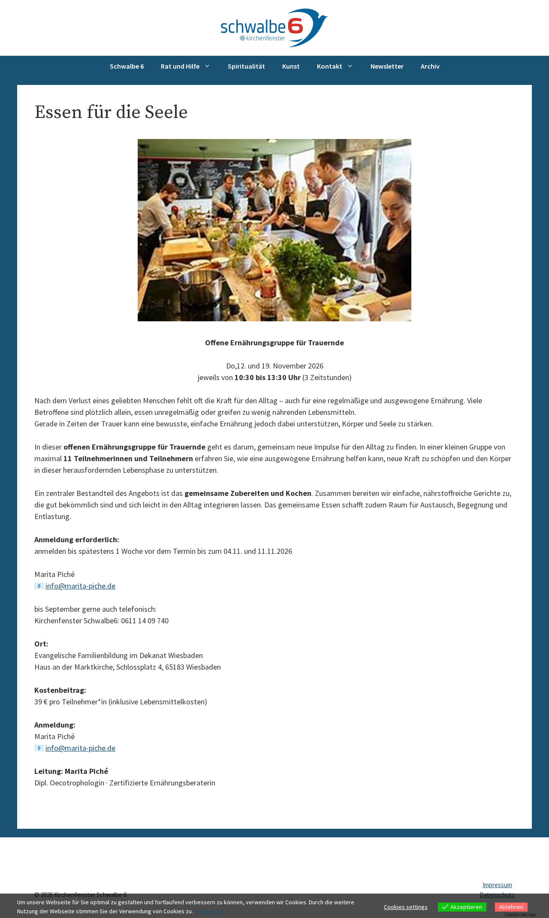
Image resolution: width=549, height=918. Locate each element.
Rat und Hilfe (180, 66)
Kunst (291, 66)
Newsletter (387, 66)
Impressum (497, 885)
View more (210, 911)
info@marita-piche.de (80, 586)
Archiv (430, 66)
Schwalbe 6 (127, 66)
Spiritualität (246, 66)
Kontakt (329, 66)
